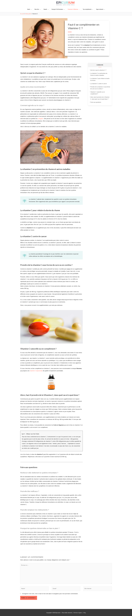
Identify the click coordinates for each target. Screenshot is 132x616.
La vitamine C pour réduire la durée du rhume (99, 79)
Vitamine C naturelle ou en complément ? (97, 93)
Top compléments (87, 9)
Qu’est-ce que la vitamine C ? (98, 70)
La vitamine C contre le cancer (98, 83)
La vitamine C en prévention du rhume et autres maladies (98, 74)
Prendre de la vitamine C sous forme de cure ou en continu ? (100, 87)
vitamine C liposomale (36, 370)
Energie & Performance (57, 9)
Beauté (45, 9)
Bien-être (37, 9)
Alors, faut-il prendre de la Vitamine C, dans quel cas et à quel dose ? (99, 98)
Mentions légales (78, 612)
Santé (28, 9)
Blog (84, 612)
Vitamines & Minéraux (73, 9)
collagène (40, 118)
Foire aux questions (95, 102)
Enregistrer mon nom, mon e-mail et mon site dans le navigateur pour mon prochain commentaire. (50, 593)
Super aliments (99, 9)
